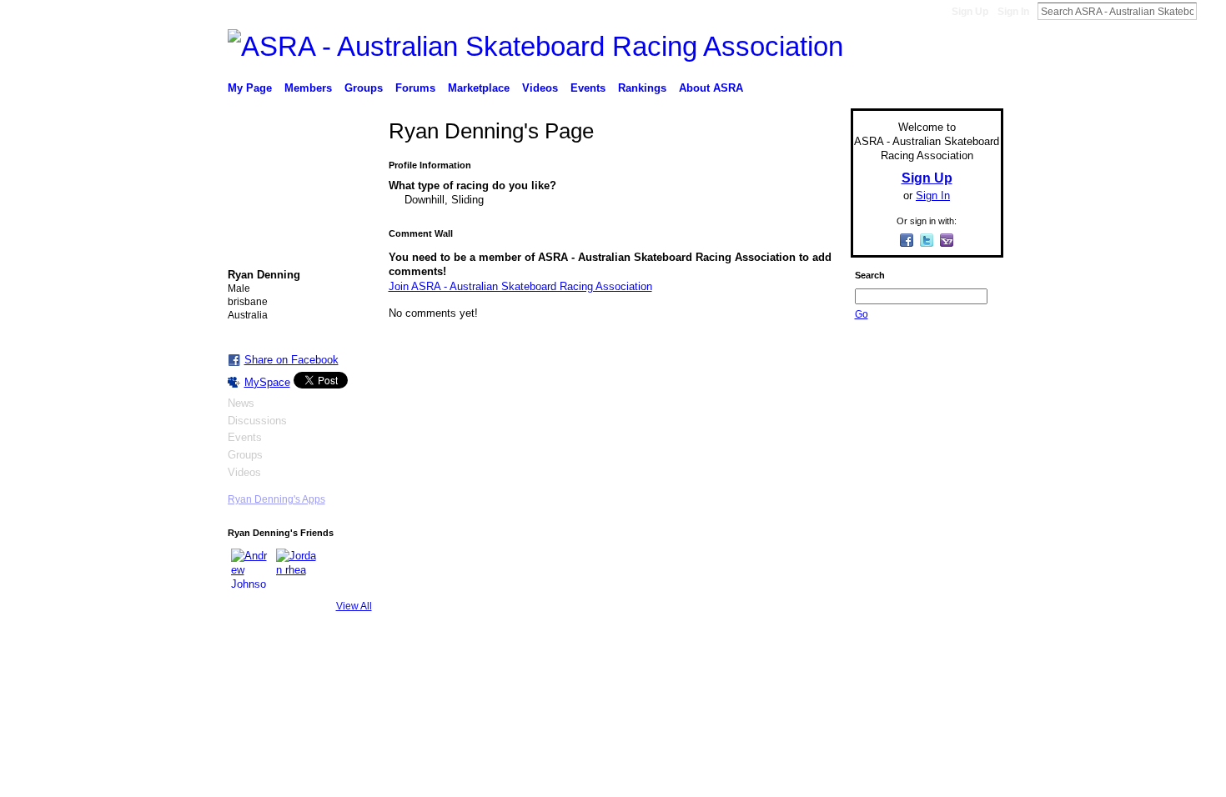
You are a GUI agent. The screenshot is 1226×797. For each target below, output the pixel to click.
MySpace (267, 382)
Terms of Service (965, 688)
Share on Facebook (291, 359)
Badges (814, 688)
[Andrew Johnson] (251, 569)
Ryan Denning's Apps (276, 499)
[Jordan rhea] (296, 569)
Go (861, 314)
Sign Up (970, 12)
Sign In (1013, 12)
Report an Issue (880, 688)
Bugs (328, 688)
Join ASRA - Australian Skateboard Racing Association (520, 286)
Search (1210, 10)
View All (354, 606)
